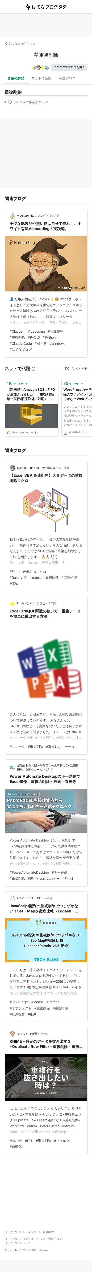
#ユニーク (17, 747)
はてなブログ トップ (22, 43)
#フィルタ (61, 1141)
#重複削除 (17, 337)
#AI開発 (40, 343)
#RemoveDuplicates (25, 578)
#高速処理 (69, 578)
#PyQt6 (34, 337)
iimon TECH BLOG (29, 898)
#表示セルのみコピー (44, 878)
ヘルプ (41, 1239)
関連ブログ (67, 78)
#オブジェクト (21, 1008)
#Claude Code (21, 343)
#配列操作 (17, 1014)
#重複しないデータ (60, 747)
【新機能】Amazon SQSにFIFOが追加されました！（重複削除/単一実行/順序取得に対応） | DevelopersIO (31, 394)
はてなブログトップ (17, 1243)
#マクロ (40, 572)
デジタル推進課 (27, 1034)
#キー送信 (59, 872)
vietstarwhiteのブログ (31, 215)
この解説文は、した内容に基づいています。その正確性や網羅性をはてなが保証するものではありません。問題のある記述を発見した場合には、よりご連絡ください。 (27, 103)
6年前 (44, 1034)
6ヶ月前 (64, 468)
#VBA (27, 572)
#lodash (37, 1002)
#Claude (16, 331)
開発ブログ (55, 1239)
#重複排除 (60, 1008)
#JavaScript (19, 1002)
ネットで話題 (41, 78)
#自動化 (16, 1147)
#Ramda (52, 1002)
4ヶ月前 (54, 215)
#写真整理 (55, 331)
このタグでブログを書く (69, 67)
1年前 (52, 603)
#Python (49, 337)
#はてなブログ (21, 349)
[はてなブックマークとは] (33, 368)
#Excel (15, 572)
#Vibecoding (35, 331)
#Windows (57, 343)
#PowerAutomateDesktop (29, 872)
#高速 (14, 584)
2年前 (49, 769)
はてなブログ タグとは (19, 1239)
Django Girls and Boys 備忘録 (36, 468)
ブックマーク (17, 383)
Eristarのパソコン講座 (31, 603)
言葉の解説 (16, 78)
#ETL (29, 1141)
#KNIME (16, 1141)
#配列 (32, 1014)
